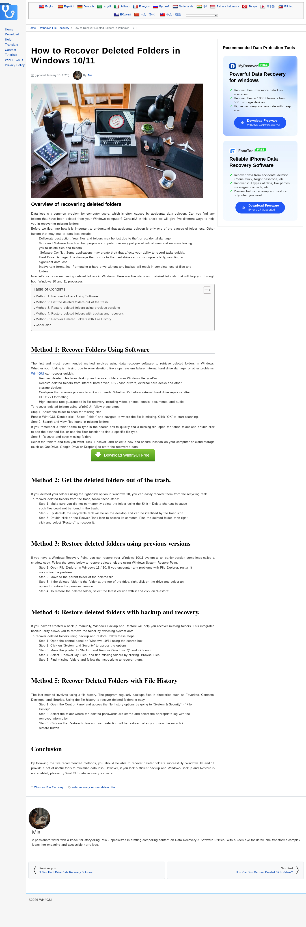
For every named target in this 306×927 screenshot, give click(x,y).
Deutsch (89, 6)
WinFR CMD (14, 60)
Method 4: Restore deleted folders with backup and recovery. (80, 313)
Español (69, 6)
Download (12, 34)
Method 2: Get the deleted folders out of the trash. (72, 302)
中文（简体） (149, 14)
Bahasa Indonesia (228, 6)
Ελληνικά (125, 14)
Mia (90, 75)
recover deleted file (103, 787)
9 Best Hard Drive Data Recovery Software (66, 872)
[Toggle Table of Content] (205, 290)
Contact (10, 50)
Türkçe (253, 6)
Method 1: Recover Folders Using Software (67, 296)
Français (144, 6)
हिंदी (205, 6)
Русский (164, 6)
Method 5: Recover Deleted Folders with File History (73, 319)
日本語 (271, 6)
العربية (107, 6)
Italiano (125, 6)
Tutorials (11, 54)
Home (9, 29)
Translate (11, 44)
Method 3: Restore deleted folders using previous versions (78, 307)
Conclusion (43, 325)
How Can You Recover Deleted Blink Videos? (264, 872)
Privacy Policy (15, 65)
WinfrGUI (45, 899)
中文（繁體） (174, 14)
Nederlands (186, 6)
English (49, 6)
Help (8, 39)
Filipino (288, 6)
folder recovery (80, 787)
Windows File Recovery (48, 787)
